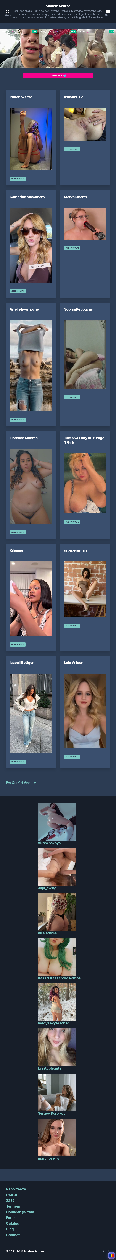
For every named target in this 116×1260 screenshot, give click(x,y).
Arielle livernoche (24, 309)
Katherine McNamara (27, 197)
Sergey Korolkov (52, 1113)
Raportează (16, 1189)
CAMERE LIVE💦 (58, 75)
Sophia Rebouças (78, 309)
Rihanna (16, 550)
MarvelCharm (75, 197)
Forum (11, 1218)
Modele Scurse (57, 6)
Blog (10, 1229)
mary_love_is (48, 1158)
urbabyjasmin (75, 550)
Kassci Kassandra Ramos (59, 978)
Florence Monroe (24, 438)
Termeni (13, 1206)
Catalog (12, 1223)
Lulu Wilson (73, 662)
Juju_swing (47, 888)
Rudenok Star (21, 97)
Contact (13, 1235)
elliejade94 (47, 933)
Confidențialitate (20, 1212)
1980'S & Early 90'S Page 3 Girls (84, 440)
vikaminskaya (49, 843)
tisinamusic (73, 97)
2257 (10, 1200)
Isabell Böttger (22, 662)
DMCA (11, 1195)
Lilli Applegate (49, 1068)
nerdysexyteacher (53, 1023)
